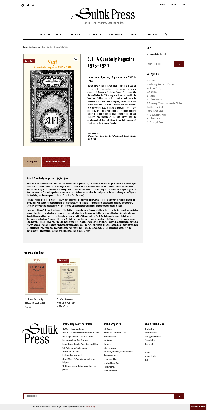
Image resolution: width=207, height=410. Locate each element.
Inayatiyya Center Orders (153, 337)
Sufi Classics (152, 81)
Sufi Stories (152, 92)
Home (25, 47)
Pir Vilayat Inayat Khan (156, 115)
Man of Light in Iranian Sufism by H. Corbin (77, 337)
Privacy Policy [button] (90, 407)
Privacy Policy (150, 341)
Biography (151, 96)
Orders (162, 4)
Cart (184, 4)
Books (75, 35)
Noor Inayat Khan (154, 119)
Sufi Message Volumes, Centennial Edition (164, 103)
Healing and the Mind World (72, 356)
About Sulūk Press (51, 35)
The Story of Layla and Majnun (73, 329)
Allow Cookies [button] (198, 407)
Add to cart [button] (36, 278)
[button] (75, 58)
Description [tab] (32, 162)
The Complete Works (155, 107)
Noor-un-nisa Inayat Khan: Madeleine (75, 341)
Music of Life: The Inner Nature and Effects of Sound (80, 333)
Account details (174, 4)
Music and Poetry (154, 88)
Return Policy (149, 344)
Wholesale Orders (151, 333)
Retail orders (149, 329)
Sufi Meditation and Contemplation (74, 348)
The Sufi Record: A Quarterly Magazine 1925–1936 (66, 302)
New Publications (34, 47)
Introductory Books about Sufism (160, 85)
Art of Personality (154, 100)
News (133, 35)
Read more (69, 278)
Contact (150, 35)
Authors (94, 35)
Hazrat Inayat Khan (101, 136)
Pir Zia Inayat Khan (155, 122)
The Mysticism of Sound (70, 352)
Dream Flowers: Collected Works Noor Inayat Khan (80, 344)
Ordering (115, 35)
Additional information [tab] (55, 162)
